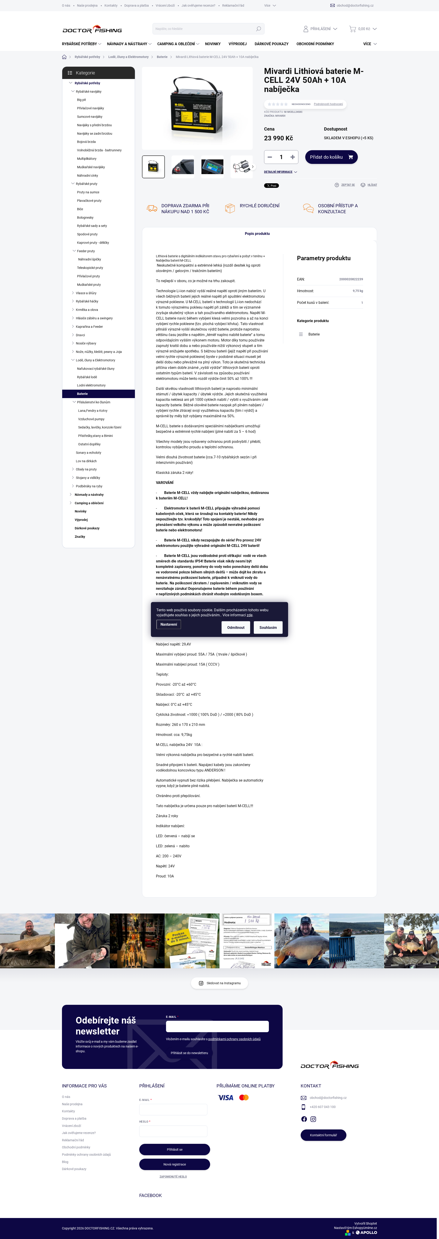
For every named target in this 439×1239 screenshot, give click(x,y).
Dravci (80, 335)
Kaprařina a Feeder (89, 326)
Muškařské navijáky (91, 167)
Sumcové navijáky (89, 116)
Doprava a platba (136, 5)
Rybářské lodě (87, 377)
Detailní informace (278, 171)
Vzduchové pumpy (91, 419)
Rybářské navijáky (89, 91)
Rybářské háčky (87, 301)
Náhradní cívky (87, 175)
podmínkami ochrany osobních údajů (234, 1039)
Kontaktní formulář (323, 1135)
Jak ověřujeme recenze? (198, 5)
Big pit (81, 100)
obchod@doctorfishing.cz (328, 1098)
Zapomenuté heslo (173, 1176)
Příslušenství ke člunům (93, 402)
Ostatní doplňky (89, 444)
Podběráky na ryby (89, 486)
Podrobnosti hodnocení (328, 104)
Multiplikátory (86, 158)
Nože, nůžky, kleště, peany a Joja (99, 352)
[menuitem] (82, 44)
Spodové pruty (87, 234)
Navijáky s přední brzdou (94, 125)
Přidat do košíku (326, 157)
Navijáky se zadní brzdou (94, 133)
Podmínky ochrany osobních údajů (86, 1154)
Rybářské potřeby (87, 83)
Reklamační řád (233, 5)
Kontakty (111, 5)
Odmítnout (235, 627)
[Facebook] (304, 1118)
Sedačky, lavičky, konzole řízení (99, 427)
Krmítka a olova (87, 310)
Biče (80, 209)
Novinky (80, 511)
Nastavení (169, 624)
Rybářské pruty (86, 184)
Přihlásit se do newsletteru (189, 1053)
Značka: (274, 115)
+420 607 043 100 (323, 1107)
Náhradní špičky (89, 259)
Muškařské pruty (89, 284)
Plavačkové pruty (89, 200)
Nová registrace (174, 1164)
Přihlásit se (174, 1149)
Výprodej (81, 520)
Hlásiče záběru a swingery (94, 318)
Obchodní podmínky (76, 1147)
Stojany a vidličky (88, 478)
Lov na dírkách (86, 461)
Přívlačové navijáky (90, 108)
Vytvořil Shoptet (365, 1223)
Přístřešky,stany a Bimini (95, 436)
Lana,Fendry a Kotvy (92, 410)
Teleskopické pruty (90, 268)
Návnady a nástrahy (89, 494)
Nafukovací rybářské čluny (96, 368)
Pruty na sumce (88, 192)
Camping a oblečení (89, 503)
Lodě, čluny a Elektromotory (95, 360)
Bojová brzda (86, 142)
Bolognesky (85, 217)
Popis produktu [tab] (257, 233)
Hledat (258, 29)
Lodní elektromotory (91, 385)
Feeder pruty (86, 251)
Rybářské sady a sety (92, 226)
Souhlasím (268, 627)
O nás (66, 5)
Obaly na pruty (86, 469)
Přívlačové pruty (88, 276)
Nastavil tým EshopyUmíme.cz (355, 1228)
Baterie (82, 394)
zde (249, 615)
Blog (65, 1162)
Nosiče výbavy (86, 343)
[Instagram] (313, 1118)
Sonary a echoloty (88, 452)
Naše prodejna (87, 5)
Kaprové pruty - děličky (93, 242)
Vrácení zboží (165, 5)
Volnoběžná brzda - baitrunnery (99, 150)
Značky (80, 536)
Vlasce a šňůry (86, 293)
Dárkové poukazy (87, 528)
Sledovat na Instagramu (224, 983)
